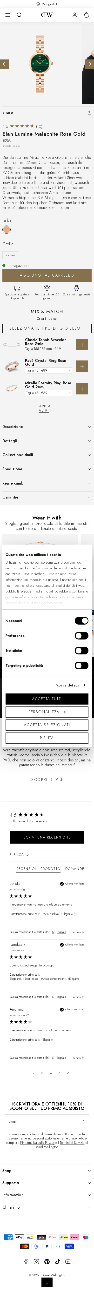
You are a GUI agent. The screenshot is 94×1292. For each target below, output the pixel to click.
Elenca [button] (18, 854)
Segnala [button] (61, 932)
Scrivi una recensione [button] (47, 837)
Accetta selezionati (47, 725)
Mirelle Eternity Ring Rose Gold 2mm (48, 385)
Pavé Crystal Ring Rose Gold (45, 362)
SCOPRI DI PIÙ (46, 779)
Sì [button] (53, 932)
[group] (47, 815)
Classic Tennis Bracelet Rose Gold (45, 341)
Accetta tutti (47, 699)
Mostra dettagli (67, 685)
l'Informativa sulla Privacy (37, 1142)
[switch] (81, 635)
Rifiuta (47, 738)
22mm (10, 255)
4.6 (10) (22, 126)
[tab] (38, 869)
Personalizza (44, 712)
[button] (7, 15)
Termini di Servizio (72, 1142)
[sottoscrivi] (83, 1121)
